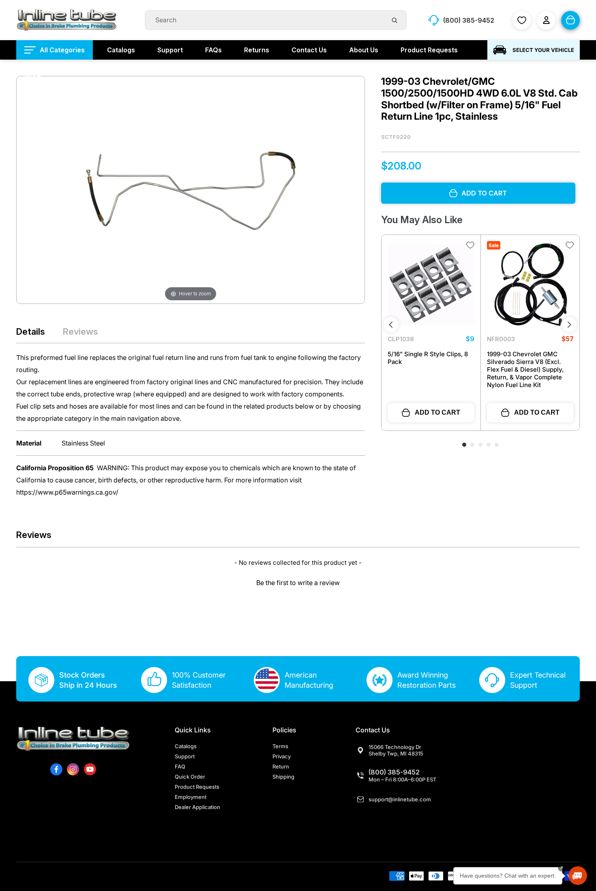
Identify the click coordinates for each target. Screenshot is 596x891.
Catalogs (186, 746)
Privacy (281, 756)
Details (30, 331)
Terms (280, 746)
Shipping (283, 776)
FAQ (180, 766)
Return (280, 766)
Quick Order (190, 776)
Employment (190, 797)
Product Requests (197, 786)
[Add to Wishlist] (470, 245)
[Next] (569, 324)
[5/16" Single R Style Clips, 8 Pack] (431, 284)
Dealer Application (197, 807)
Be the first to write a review (298, 583)
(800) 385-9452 (394, 772)
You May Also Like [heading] (422, 220)
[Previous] (391, 324)
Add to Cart (437, 412)
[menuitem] (54, 50)
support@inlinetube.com (400, 799)
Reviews (80, 331)
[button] (298, 582)
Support (185, 756)
